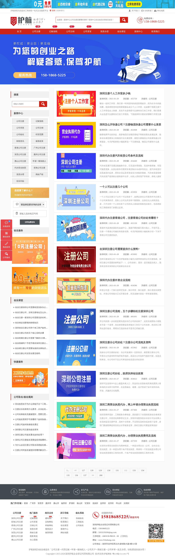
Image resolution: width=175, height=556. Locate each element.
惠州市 (48, 503)
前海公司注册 (39, 168)
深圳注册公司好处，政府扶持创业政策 (121, 373)
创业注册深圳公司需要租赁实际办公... (31, 307)
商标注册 (34, 533)
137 (84, 475)
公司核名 (20, 134)
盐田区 (103, 503)
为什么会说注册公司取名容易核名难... (31, 445)
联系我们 (155, 31)
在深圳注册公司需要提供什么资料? (119, 249)
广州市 (33, 503)
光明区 (126, 503)
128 (91, 470)
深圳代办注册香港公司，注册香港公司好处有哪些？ (129, 217)
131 (117, 470)
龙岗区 (95, 503)
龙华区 (111, 503)
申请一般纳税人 (39, 161)
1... (67, 470)
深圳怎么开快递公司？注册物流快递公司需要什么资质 (130, 124)
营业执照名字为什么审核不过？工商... (31, 404)
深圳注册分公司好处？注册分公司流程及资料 (125, 342)
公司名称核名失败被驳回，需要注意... (31, 414)
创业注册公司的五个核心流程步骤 (29, 333)
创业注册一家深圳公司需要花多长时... (31, 318)
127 (83, 470)
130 (108, 470)
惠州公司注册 (39, 154)
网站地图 (160, 11)
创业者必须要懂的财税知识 (26, 323)
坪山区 (119, 503)
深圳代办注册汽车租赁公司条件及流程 (121, 155)
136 (76, 475)
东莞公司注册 (20, 154)
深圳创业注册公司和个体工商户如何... (31, 328)
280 (100, 475)
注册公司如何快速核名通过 (26, 424)
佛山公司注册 (20, 161)
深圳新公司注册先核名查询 (26, 430)
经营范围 (39, 134)
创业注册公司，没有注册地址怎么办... (31, 312)
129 (100, 470)
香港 (26, 503)
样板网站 (49, 525)
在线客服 (148, 11)
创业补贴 (20, 181)
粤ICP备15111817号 (120, 554)
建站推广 (49, 518)
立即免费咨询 (30, 222)
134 (142, 470)
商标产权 (39, 174)
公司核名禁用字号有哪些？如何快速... (31, 419)
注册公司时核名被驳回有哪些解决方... (31, 450)
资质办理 (104, 31)
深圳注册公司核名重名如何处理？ (29, 435)
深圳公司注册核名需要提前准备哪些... (31, 440)
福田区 (64, 503)
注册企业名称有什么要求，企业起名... (31, 409)
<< (75, 470)
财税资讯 (20, 141)
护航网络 (107, 554)
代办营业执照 (20, 168)
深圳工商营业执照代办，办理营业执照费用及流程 (128, 435)
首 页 (19, 31)
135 (68, 475)
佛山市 (56, 503)
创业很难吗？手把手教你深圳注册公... (31, 343)
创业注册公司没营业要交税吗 (27, 353)
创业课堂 (121, 31)
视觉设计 (49, 529)
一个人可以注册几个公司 (114, 186)
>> (93, 475)
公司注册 (36, 31)
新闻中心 (138, 31)
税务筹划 (34, 536)
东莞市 (40, 503)
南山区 (80, 503)
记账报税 (53, 31)
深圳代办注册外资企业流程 (115, 280)
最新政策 (39, 141)
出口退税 (34, 540)
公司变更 (87, 31)
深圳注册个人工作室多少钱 (115, 93)
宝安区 (87, 503)
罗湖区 (72, 503)
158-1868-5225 (154, 21)
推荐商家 (49, 533)
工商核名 (80, 522)
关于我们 (135, 11)
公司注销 (70, 31)
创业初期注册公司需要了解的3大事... (31, 338)
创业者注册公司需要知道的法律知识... (31, 348)
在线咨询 (6, 226)
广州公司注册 (39, 148)
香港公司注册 (20, 148)
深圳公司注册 (17, 518)
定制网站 (49, 522)
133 (134, 470)
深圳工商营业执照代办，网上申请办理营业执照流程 (129, 404)
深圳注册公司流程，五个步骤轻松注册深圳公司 (126, 311)
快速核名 (80, 518)
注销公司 (34, 525)
